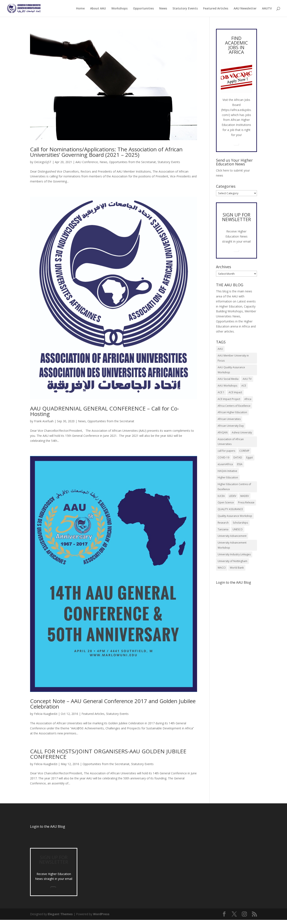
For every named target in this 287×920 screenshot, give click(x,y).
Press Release (246, 502)
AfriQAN (223, 432)
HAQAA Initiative (227, 471)
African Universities (229, 419)
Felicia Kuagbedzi (45, 714)
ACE (243, 385)
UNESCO (238, 529)
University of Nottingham (232, 561)
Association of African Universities (231, 441)
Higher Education (228, 477)
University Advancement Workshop (232, 545)
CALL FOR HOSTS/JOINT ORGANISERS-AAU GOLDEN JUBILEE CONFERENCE (108, 753)
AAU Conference (86, 162)
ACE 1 (221, 392)
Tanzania (223, 529)
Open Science (226, 502)
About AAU (98, 8)
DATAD (237, 457)
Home (80, 8)
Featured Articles (215, 8)
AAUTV (267, 8)
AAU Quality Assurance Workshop (231, 370)
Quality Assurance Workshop (235, 516)
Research (223, 522)
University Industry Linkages (234, 554)
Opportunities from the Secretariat (132, 162)
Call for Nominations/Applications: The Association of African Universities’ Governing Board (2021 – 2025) (106, 151)
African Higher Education (232, 412)
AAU (220, 349)
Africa (247, 399)
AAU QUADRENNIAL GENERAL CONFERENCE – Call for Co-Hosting (104, 411)
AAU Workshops (227, 385)
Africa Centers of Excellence (234, 406)
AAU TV (247, 379)
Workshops (119, 8)
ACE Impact (235, 392)
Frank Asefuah (44, 421)
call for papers (226, 451)
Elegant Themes (60, 914)
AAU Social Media (228, 379)
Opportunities (143, 8)
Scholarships (240, 522)
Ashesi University (242, 432)
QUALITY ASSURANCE (230, 509)
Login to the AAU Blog (47, 826)
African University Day (231, 426)
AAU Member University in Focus (233, 358)
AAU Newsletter (245, 8)
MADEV (244, 496)
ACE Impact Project (229, 399)
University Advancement (232, 536)
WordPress (101, 914)
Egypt (249, 457)
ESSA (239, 464)
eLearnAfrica (225, 464)
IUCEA (221, 496)
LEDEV (232, 496)
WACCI (222, 567)
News (163, 8)
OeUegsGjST (42, 162)
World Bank (237, 567)
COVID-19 (223, 457)
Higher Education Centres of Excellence (234, 486)
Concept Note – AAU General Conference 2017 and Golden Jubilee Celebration (113, 703)
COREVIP (244, 451)
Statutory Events (185, 8)
